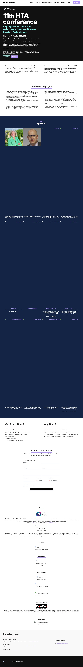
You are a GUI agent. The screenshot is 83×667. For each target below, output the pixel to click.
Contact (69, 2)
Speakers (38, 2)
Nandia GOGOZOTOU (69, 308)
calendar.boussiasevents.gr (62, 643)
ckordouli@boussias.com (34, 641)
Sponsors (56, 2)
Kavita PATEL (50, 215)
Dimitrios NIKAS (69, 406)
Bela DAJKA (32, 215)
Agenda (31, 2)
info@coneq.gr (63, 613)
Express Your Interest (47, 2)
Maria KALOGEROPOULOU (14, 406)
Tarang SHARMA (14, 308)
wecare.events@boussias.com (17, 650)
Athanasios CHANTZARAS (51, 308)
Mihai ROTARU (69, 215)
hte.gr (34, 522)
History (63, 2)
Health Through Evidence (51, 522)
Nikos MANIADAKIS (32, 406)
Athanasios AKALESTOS (32, 308)
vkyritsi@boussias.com (31, 646)
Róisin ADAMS (14, 215)
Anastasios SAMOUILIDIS (51, 406)
